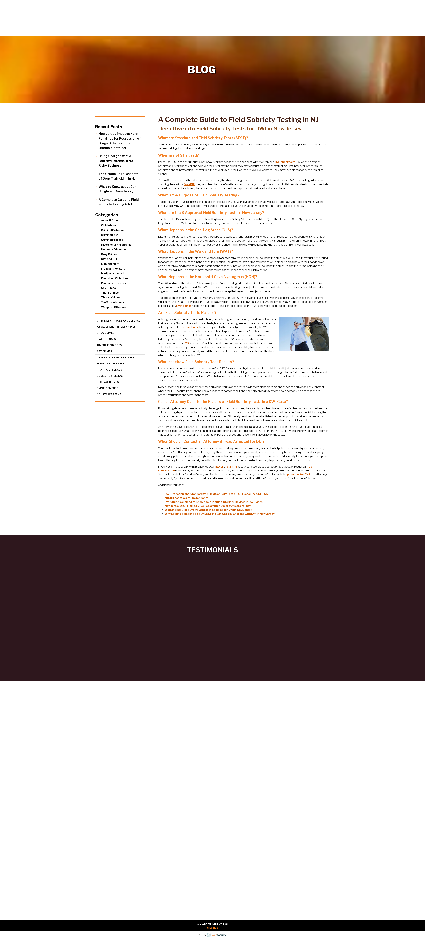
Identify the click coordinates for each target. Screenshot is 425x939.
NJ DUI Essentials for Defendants (186, 498)
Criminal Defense (112, 230)
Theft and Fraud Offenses (115, 357)
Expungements (107, 388)
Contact (413, 33)
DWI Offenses (106, 339)
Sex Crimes (108, 287)
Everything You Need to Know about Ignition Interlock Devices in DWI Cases (214, 502)
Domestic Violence (113, 249)
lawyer (219, 466)
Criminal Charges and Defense (118, 320)
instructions (190, 327)
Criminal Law (109, 235)
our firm (232, 466)
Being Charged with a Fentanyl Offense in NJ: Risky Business (116, 160)
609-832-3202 (37, 841)
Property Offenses (113, 283)
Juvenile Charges (109, 345)
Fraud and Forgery (113, 268)
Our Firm (341, 33)
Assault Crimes (111, 220)
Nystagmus (183, 305)
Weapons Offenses (113, 307)
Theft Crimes (110, 292)
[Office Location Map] (43, 885)
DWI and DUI (109, 259)
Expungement (110, 263)
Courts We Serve (109, 394)
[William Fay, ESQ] (40, 18)
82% (186, 343)
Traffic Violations (112, 302)
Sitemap (212, 927)
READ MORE (24, 760)
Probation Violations (114, 278)
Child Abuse (108, 225)
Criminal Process (112, 239)
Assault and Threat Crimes (116, 326)
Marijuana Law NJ (112, 273)
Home (321, 33)
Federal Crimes (108, 382)
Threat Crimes (110, 297)
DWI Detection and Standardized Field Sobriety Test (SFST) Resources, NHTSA (216, 494)
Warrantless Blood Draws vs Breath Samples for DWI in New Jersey (208, 509)
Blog (397, 33)
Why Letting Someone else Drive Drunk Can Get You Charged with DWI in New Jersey (220, 513)
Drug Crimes (109, 254)
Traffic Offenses (109, 369)
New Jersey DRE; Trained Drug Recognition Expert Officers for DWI (208, 505)
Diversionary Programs (116, 244)
